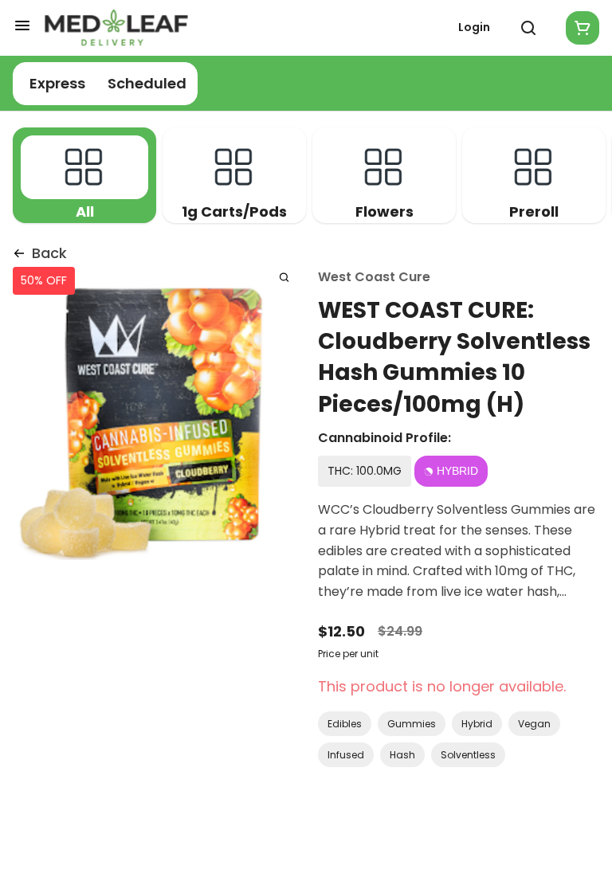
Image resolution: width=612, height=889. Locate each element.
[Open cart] (579, 27)
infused (346, 755)
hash (402, 755)
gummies (411, 724)
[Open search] (528, 27)
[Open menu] (22, 25)
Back (49, 253)
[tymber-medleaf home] (116, 28)
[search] (284, 277)
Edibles (345, 724)
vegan (534, 724)
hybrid (476, 724)
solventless (468, 755)
